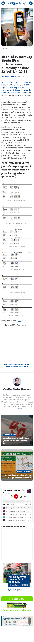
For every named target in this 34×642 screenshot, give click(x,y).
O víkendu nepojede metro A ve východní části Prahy (17, 476)
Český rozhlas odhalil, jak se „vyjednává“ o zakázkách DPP (16, 440)
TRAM (26, 366)
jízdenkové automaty (15, 364)
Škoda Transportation (14, 366)
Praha (27, 364)
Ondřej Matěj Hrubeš (9, 76)
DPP (19, 321)
